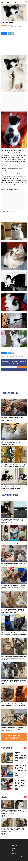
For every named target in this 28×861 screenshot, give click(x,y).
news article (15, 399)
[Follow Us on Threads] (21, 781)
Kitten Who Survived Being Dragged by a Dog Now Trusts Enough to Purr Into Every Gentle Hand (13, 629)
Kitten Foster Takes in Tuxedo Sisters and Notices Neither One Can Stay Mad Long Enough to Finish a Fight (12, 531)
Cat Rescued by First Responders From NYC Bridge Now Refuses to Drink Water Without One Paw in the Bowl (13, 563)
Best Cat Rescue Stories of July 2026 (11, 585)
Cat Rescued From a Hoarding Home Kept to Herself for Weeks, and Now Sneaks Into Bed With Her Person (13, 748)
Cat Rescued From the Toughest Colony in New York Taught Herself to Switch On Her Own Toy (13, 607)
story (10, 399)
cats (7, 399)
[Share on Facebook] (4, 33)
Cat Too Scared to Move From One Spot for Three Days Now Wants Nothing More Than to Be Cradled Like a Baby (20, 825)
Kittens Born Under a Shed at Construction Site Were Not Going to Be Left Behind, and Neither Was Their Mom (20, 812)
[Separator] (12, 33)
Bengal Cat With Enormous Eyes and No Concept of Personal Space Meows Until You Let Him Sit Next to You (14, 461)
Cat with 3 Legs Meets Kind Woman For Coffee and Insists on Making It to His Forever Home (13, 508)
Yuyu (13, 211)
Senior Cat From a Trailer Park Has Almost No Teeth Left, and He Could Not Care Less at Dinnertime (21, 798)
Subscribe (22, 410)
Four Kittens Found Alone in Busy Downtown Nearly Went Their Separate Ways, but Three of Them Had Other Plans (13, 771)
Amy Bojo (4, 25)
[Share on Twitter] (9, 33)
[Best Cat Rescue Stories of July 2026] (14, 575)
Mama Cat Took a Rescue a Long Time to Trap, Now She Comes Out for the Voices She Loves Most (13, 724)
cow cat (3, 399)
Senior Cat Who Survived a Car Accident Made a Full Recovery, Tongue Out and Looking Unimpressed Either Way (14, 485)
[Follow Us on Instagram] (14, 781)
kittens (21, 399)
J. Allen (8, 858)
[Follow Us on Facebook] (6, 781)
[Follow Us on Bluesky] (17, 781)
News (3, 457)
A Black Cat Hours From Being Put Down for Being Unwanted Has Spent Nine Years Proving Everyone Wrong (13, 677)
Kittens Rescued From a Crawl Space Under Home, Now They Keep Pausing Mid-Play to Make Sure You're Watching (12, 653)
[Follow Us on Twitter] (10, 781)
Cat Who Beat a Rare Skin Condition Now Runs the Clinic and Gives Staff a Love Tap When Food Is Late (13, 700)
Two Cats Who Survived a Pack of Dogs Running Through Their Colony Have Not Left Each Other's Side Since (13, 854)
